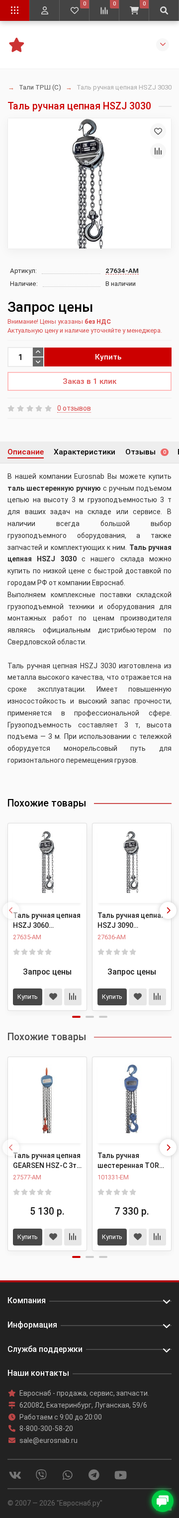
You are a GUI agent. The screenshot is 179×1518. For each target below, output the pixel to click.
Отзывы (145, 451)
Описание (25, 451)
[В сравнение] (158, 151)
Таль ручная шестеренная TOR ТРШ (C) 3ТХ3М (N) (129, 1161)
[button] (76, 1017)
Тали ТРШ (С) (40, 87)
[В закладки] (158, 131)
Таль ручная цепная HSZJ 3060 (47, 920)
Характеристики (84, 451)
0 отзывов (74, 408)
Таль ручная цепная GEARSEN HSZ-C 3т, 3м (47, 1161)
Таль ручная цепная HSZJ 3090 (131, 920)
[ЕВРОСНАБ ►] (16, 44)
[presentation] (10, 910)
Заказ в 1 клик (89, 381)
